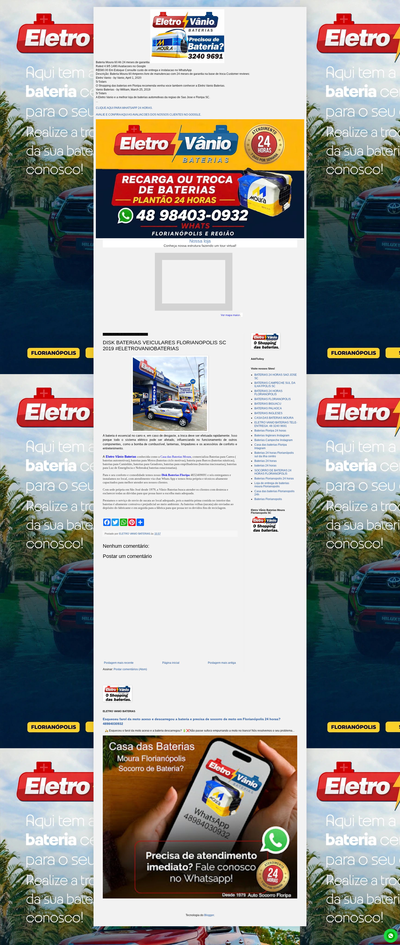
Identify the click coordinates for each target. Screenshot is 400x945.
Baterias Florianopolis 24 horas (274, 478)
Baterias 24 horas (265, 461)
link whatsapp (391, 936)
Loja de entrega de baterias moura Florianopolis (271, 485)
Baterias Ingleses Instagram (271, 435)
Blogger (209, 915)
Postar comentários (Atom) (130, 669)
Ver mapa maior (230, 315)
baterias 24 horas (265, 465)
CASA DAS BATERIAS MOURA (274, 417)
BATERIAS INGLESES (268, 413)
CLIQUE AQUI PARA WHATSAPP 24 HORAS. (124, 108)
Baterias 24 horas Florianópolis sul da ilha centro (274, 454)
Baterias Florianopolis (268, 499)
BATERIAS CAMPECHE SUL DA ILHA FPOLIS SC (274, 384)
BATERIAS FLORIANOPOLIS (272, 399)
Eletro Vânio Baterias (121, 456)
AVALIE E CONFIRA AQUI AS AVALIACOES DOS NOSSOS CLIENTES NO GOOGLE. (148, 114)
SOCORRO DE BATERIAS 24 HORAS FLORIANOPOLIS (272, 472)
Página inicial (170, 662)
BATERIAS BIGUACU (267, 403)
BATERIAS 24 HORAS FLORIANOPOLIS (268, 392)
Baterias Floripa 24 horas (270, 430)
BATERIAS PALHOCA (268, 408)
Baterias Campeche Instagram (273, 440)
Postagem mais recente (119, 662)
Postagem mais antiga (222, 662)
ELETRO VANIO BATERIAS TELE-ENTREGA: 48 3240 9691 (275, 424)
